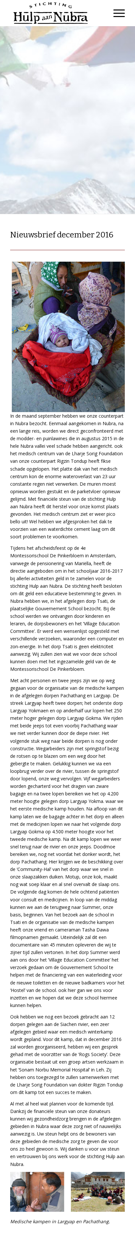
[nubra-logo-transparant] (56, 13)
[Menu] (116, 13)
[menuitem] (116, 13)
